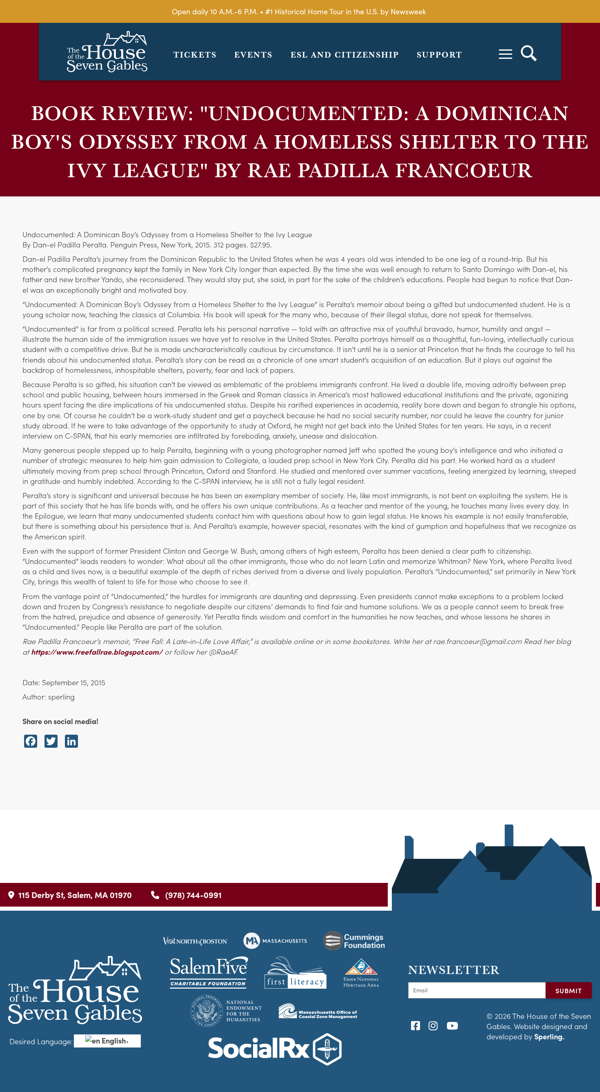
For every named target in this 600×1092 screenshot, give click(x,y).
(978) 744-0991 (192, 894)
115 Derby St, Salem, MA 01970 (75, 894)
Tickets (195, 54)
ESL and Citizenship (345, 54)
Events (253, 54)
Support (439, 54)
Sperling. (549, 1036)
